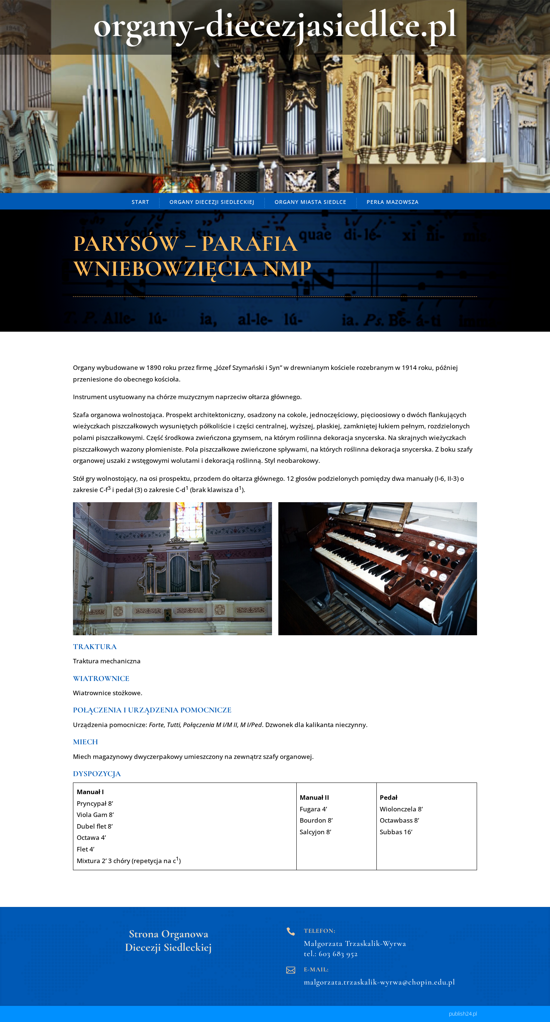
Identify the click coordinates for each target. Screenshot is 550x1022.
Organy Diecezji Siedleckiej (211, 201)
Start (140, 201)
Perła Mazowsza (393, 201)
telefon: (320, 931)
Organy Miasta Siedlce (310, 201)
